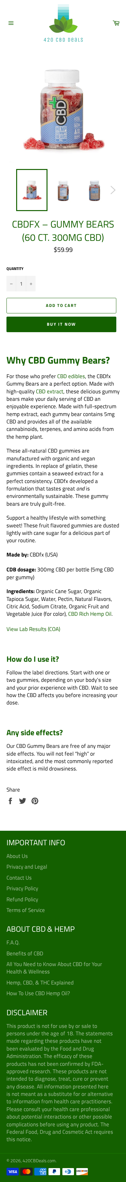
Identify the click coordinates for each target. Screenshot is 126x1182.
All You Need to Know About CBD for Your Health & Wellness (54, 968)
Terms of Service (25, 910)
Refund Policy (22, 899)
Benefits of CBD (24, 953)
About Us (17, 856)
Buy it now (61, 324)
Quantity (15, 269)
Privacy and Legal (26, 866)
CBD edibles (71, 376)
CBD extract (49, 391)
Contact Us (19, 877)
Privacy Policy (22, 888)
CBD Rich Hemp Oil (89, 614)
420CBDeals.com (39, 1160)
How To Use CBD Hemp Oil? (38, 993)
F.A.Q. (13, 942)
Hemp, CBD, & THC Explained (40, 982)
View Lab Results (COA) (33, 629)
